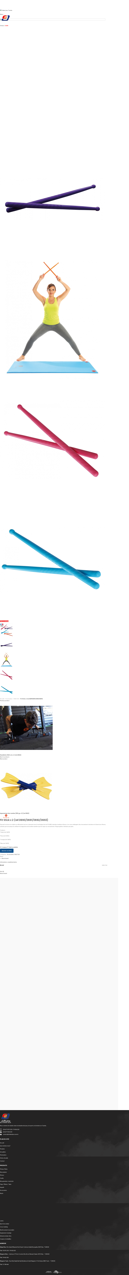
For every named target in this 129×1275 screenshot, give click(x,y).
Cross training (4, 1227)
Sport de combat (4, 1223)
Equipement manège (5, 1233)
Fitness (2, 1175)
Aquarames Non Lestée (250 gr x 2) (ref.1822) (14, 813)
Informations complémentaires (8, 862)
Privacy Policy (3, 1169)
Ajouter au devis (7, 850)
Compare (4, 847)
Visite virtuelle (4, 1158)
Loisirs (2, 1220)
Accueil (2, 698)
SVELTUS (16, 698)
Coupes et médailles (5, 1239)
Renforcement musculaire (7, 1230)
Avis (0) (2, 871)
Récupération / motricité (6, 1181)
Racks (1, 1193)
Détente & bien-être (5, 1236)
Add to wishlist (13, 847)
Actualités (3, 1152)
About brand (4, 858)
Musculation (3, 1172)
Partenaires (3, 1155)
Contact (2, 1161)
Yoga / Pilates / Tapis (5, 1184)
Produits (2, 1149)
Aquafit (2, 1187)
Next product (3, 759)
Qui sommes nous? (5, 1146)
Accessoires (8, 698)
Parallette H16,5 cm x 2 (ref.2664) (10, 755)
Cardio (2, 1178)
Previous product (4, 700)
